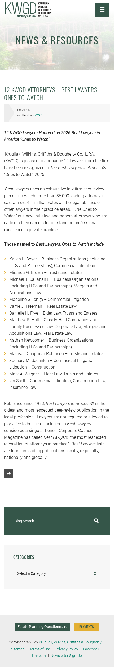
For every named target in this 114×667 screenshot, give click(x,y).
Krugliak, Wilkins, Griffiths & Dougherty (70, 642)
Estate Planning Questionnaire (42, 626)
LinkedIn (39, 656)
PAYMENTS (86, 626)
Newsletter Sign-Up (66, 656)
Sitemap (18, 649)
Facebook (91, 649)
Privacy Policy (66, 649)
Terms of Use (40, 649)
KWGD (38, 115)
